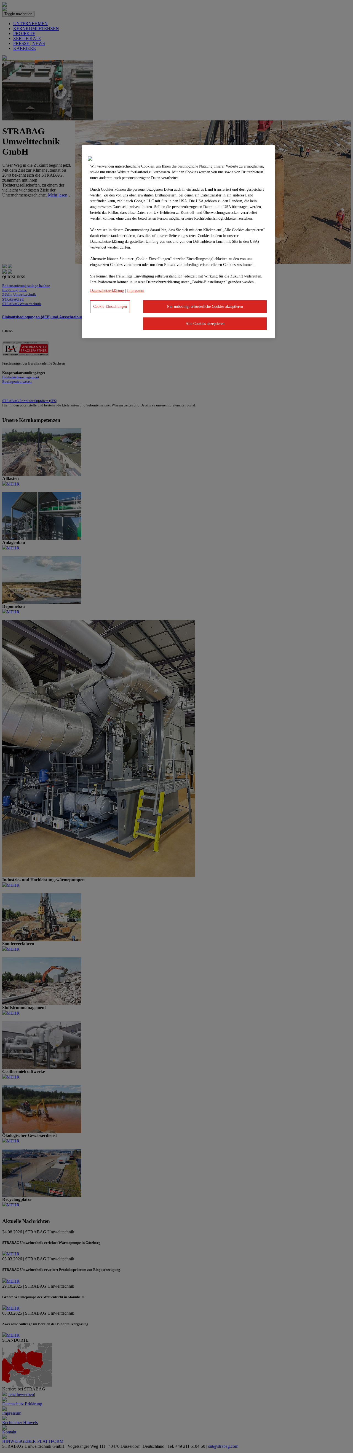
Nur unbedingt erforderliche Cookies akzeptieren (205, 306)
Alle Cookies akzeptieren (205, 324)
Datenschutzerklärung (107, 291)
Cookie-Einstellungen (110, 306)
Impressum (135, 291)
